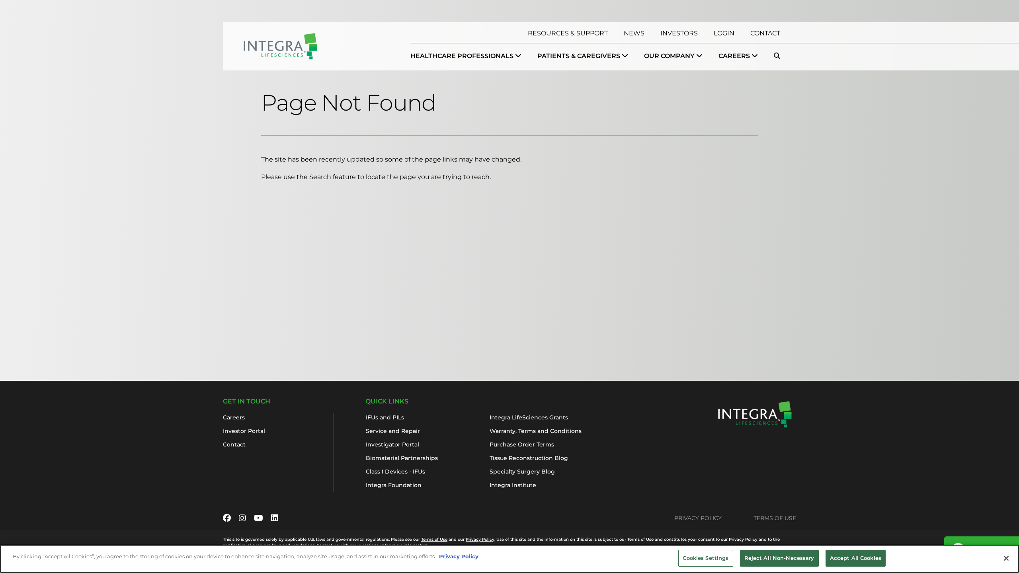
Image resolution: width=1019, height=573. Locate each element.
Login (724, 33)
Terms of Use (775, 518)
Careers (234, 417)
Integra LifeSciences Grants (529, 417)
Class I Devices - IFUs (395, 471)
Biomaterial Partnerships (402, 458)
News (634, 33)
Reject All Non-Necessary (779, 558)
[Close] (1006, 558)
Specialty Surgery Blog (522, 471)
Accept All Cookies (855, 558)
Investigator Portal (392, 444)
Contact (765, 33)
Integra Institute (513, 485)
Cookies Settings (705, 558)
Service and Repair (393, 431)
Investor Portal (244, 431)
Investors (679, 33)
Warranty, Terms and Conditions (536, 431)
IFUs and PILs (385, 417)
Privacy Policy (698, 518)
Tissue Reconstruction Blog (529, 458)
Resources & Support (568, 33)
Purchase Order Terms (522, 444)
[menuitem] (465, 56)
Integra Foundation (394, 485)
